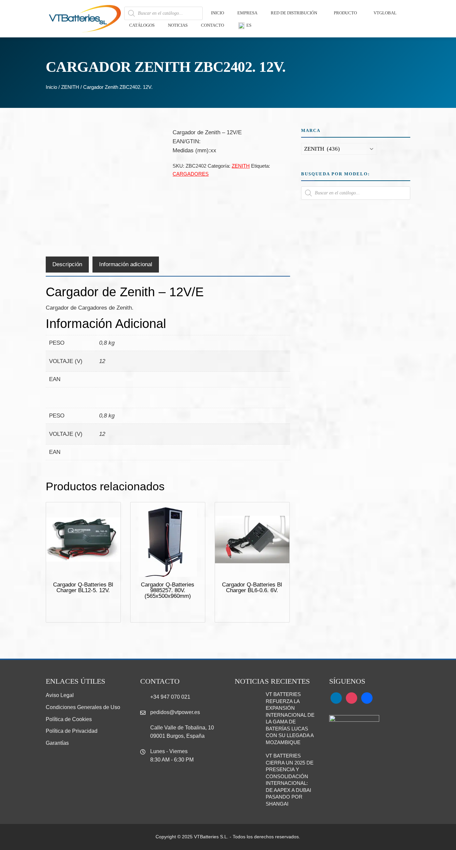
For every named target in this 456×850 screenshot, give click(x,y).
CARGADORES (191, 174)
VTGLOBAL (385, 12)
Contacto (212, 25)
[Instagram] (351, 698)
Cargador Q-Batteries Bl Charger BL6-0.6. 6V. (252, 587)
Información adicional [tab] (125, 264)
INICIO (217, 12)
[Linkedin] (336, 698)
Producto (345, 12)
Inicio (51, 87)
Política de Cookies (69, 719)
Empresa (247, 12)
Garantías (57, 743)
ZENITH (70, 87)
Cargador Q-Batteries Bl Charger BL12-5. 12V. (83, 587)
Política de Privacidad (71, 731)
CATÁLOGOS (142, 25)
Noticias (178, 25)
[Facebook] (367, 698)
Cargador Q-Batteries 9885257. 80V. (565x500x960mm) (167, 590)
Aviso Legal (60, 695)
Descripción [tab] (67, 264)
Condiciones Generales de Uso (83, 707)
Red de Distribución (294, 12)
